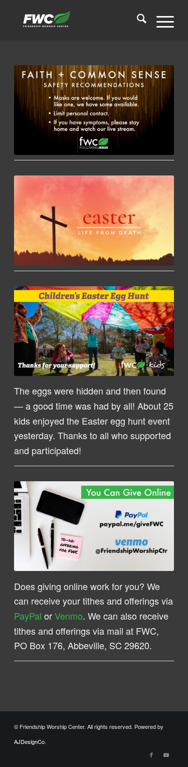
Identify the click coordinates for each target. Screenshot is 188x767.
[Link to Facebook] (151, 754)
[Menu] (160, 20)
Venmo (69, 615)
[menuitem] (136, 20)
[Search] (136, 20)
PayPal (28, 615)
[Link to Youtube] (166, 754)
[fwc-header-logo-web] (78, 20)
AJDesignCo (29, 741)
